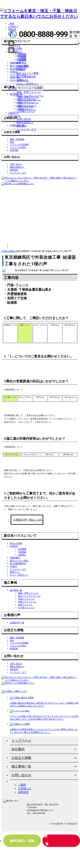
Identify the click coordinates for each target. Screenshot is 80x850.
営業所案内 (22, 66)
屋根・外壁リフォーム (28, 92)
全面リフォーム (25, 106)
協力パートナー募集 (27, 73)
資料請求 (12, 29)
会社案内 (18, 52)
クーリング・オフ (26, 129)
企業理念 (21, 62)
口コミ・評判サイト (27, 83)
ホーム (17, 45)
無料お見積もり (25, 122)
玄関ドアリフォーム (27, 102)
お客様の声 (13, 113)
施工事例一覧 (21, 766)
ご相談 (11, 23)
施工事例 (12, 88)
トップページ (21, 740)
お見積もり (13, 26)
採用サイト (22, 80)
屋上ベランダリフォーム (29, 95)
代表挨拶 (21, 55)
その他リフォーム (26, 109)
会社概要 (21, 59)
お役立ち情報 (21, 758)
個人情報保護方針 (26, 76)
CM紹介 (20, 69)
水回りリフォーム (26, 99)
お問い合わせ (14, 116)
